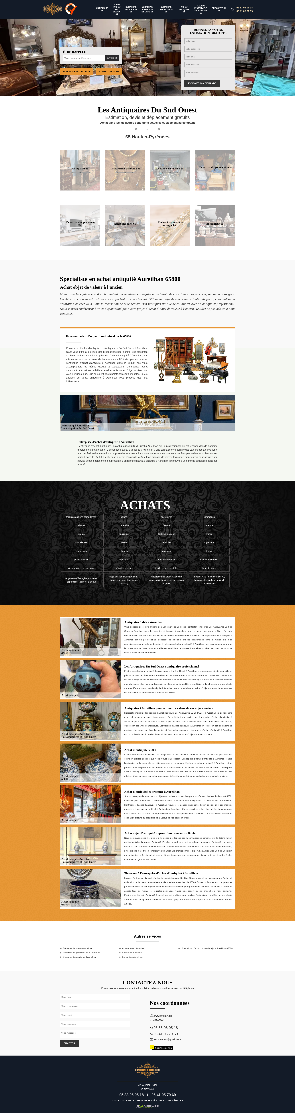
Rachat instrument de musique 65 (200, 9)
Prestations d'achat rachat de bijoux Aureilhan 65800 (207, 948)
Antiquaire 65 (102, 9)
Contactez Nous (109, 71)
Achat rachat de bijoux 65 (117, 9)
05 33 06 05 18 (244, 7)
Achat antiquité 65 (184, 9)
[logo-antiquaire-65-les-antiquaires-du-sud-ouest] (52, 9)
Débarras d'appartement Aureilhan (79, 957)
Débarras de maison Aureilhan (77, 948)
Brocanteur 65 (219, 9)
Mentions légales (171, 1100)
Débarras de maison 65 (131, 9)
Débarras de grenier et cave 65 (147, 9)
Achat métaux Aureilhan (133, 948)
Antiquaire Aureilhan (132, 952)
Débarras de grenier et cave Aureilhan (81, 952)
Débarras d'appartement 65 (166, 9)
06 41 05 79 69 (244, 11)
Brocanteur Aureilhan (132, 957)
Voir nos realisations (76, 71)
